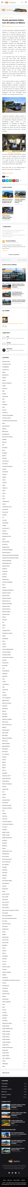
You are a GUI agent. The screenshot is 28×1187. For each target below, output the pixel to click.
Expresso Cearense (14, 598)
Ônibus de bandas (14, 778)
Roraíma (14, 878)
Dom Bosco (14, 544)
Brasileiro (14, 439)
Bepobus (14, 428)
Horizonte (14, 660)
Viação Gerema (14, 1036)
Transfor (14, 983)
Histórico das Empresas (14, 657)
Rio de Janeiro (14, 856)
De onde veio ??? (14, 528)
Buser (14, 450)
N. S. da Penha (14, 754)
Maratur (14, 711)
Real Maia (14, 843)
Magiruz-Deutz (14, 700)
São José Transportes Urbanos (14, 918)
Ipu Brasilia (14, 665)
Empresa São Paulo (14, 563)
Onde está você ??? (14, 775)
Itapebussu (14, 673)
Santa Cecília (14, 896)
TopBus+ (14, 974)
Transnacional (14, 985)
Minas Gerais (14, 732)
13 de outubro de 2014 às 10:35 (12, 242)
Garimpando (14, 638)
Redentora (14, 845)
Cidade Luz (14, 488)
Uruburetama (14, 999)
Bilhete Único (14, 431)
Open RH (14, 786)
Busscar (14, 455)
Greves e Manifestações (14, 649)
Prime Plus (14, 818)
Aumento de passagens (14, 415)
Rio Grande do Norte (14, 859)
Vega (14, 1007)
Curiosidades (14, 522)
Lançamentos (14, 684)
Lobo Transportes (14, 697)
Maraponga (14, 708)
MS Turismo (14, 751)
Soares (14, 948)
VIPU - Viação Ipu (14, 1058)
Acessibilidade (14, 366)
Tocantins (14, 969)
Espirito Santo (14, 579)
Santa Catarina (14, 894)
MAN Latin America (14, 703)
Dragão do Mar (14, 547)
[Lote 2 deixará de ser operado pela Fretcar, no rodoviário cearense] (6, 294)
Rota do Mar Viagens (14, 880)
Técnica (14, 953)
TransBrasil (14, 977)
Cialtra (14, 485)
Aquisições (14, 404)
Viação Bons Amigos (14, 1023)
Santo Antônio (14, 902)
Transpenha (14, 988)
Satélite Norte (14, 929)
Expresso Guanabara (14, 603)
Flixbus (14, 625)
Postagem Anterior (6, 260)
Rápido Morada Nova (14, 837)
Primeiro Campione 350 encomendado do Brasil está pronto (18, 1122)
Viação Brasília (14, 1026)
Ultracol (14, 996)
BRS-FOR (14, 442)
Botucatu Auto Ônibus (14, 436)
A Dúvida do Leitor (14, 364)
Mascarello (14, 716)
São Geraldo (14, 913)
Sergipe (14, 934)
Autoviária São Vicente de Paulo (14, 420)
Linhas (14, 692)
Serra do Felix (14, 939)
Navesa (14, 759)
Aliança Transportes (14, 383)
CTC (14, 517)
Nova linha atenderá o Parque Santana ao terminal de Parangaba (18, 1106)
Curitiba (14, 525)
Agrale (14, 372)
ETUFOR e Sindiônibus (14, 582)
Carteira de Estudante (14, 466)
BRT (14, 444)
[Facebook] (3, 180)
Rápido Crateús (14, 832)
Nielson (14, 767)
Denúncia (14, 531)
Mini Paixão (14, 735)
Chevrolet (14, 482)
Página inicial (5, 17)
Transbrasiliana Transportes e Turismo (14, 980)
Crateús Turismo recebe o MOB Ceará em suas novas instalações (18, 286)
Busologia (14, 453)
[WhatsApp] (10, 180)
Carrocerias (14, 463)
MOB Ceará (14, 740)
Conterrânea (14, 509)
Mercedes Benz (14, 730)
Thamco (14, 964)
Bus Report (14, 447)
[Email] (17, 180)
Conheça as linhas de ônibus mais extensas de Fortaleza (19, 300)
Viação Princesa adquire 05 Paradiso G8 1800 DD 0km (7, 217)
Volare (14, 1061)
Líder (14, 687)
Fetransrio (14, 619)
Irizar (14, 668)
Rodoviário (14, 872)
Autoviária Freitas (14, 418)
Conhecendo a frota (14, 506)
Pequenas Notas (14, 800)
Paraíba (14, 794)
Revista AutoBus (9, 173)
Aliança (14, 380)
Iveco (14, 679)
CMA (14, 496)
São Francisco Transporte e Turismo (14, 910)
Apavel (14, 401)
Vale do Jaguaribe (14, 1001)
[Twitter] (7, 180)
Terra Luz (14, 961)
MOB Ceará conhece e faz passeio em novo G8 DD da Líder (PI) (7, 201)
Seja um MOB (16, 1180)
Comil (14, 498)
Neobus (14, 762)
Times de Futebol (14, 966)
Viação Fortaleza (14, 1034)
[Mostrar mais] (20, 180)
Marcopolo (14, 714)
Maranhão (14, 705)
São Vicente (14, 926)
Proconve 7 (14, 827)
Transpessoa (14, 991)
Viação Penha (14, 1044)
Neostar (14, 765)
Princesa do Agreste (14, 821)
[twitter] (12, 1173)
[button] (2, 2)
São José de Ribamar (14, 915)
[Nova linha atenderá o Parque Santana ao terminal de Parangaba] (5, 1107)
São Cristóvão (14, 907)
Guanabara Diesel (14, 654)
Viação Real (14, 1050)
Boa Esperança (14, 434)
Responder (4, 250)
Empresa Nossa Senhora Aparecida (14, 555)
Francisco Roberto (11, 241)
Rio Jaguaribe (14, 864)
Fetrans (14, 617)
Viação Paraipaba (14, 1042)
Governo (14, 646)
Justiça (14, 681)
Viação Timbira (14, 1055)
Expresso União (14, 614)
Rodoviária (14, 870)
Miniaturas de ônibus (14, 738)
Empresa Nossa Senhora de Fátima (14, 557)
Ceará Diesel (14, 471)
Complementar (14, 501)
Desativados (14, 533)
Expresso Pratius (14, 606)
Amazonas (14, 388)
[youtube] (15, 1173)
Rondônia (14, 875)
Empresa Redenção (14, 560)
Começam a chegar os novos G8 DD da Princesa (20, 201)
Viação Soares (14, 1052)
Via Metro (14, 1018)
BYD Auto (14, 458)
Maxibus (14, 727)
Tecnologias (14, 956)
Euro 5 (14, 584)
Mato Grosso (14, 722)
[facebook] (9, 1173)
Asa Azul (14, 410)
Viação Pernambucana (14, 1047)
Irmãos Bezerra (14, 670)
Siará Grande (14, 942)
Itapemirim (14, 676)
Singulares (14, 945)
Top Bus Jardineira (14, 972)
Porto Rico (14, 816)
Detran (14, 539)
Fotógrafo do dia (14, 630)
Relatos (14, 848)
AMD (14, 391)
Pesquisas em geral (14, 805)
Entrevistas (14, 571)
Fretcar (14, 635)
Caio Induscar (14, 461)
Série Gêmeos (14, 937)
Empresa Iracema (14, 552)
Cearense (14, 474)
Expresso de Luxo (14, 601)
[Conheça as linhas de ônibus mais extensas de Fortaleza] (6, 302)
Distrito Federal (14, 541)
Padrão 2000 (14, 789)
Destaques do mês (14, 536)
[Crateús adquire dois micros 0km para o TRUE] (5, 1151)
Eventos (14, 587)
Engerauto (14, 568)
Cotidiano (14, 514)
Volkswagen (14, 1063)
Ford (14, 627)
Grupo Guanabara (14, 652)
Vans (14, 1004)
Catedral (14, 469)
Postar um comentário (14, 254)
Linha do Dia (14, 689)
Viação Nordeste (14, 1039)
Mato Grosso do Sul (14, 724)
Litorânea (14, 695)
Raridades (14, 840)
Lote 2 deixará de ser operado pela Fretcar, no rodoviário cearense (18, 294)
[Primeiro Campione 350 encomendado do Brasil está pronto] (5, 1123)
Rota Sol (14, 886)
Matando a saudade (14, 719)
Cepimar (14, 477)
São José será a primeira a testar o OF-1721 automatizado (18, 1133)
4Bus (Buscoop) (14, 361)
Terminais (14, 958)
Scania (11, 17)
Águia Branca (14, 375)
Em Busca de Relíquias (14, 549)
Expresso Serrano (14, 609)
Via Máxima (14, 1015)
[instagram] (19, 1173)
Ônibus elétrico (14, 781)
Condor (14, 504)
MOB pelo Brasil (14, 746)
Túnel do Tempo (14, 993)
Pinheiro (14, 813)
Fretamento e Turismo (14, 633)
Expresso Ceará (14, 595)
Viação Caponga (14, 1031)
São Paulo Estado (14, 923)
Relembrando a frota (14, 851)
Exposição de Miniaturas (14, 590)
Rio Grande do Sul (14, 861)
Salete (14, 891)
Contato (23, 1180)
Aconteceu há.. (14, 369)
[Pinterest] (13, 180)
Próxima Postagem (21, 260)
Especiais (14, 576)
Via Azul (14, 1009)
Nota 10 (14, 770)
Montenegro (14, 748)
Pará (14, 792)
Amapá (14, 385)
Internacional (14, 662)
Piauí (14, 810)
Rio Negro (14, 867)
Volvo (14, 1066)
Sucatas (14, 950)
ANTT (14, 399)
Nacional (14, 757)
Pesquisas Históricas (14, 808)
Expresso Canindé (14, 592)
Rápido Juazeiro (14, 835)
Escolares (14, 574)
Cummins (14, 520)
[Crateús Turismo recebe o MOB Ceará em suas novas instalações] (6, 286)
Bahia (14, 423)
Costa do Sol (14, 512)
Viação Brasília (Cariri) (14, 1028)
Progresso (14, 829)
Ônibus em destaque (14, 783)
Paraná (14, 797)
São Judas (14, 921)
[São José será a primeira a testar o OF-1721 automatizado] (5, 1135)
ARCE (14, 407)
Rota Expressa (14, 883)
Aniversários (14, 396)
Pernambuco (14, 802)
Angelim (14, 393)
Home (4, 1180)
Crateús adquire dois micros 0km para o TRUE (18, 1149)
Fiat (14, 622)
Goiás (14, 641)
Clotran (14, 493)
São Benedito (14, 905)
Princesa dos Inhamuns (14, 824)
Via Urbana (14, 1020)
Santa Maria (14, 899)
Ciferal (14, 490)
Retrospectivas (14, 853)
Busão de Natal (5, 316)
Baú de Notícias (14, 426)
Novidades (14, 773)
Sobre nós (9, 1180)
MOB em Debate (14, 743)
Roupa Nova (14, 888)
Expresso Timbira (14, 611)
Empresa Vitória (14, 566)
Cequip (14, 479)
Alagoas (14, 377)
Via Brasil (14, 1012)
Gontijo (14, 644)
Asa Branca (14, 412)
